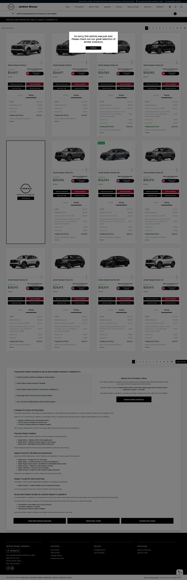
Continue (93, 48)
